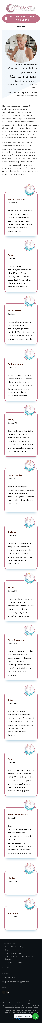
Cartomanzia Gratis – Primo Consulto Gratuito (19, 958)
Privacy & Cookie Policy (14, 947)
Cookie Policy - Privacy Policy (21, 1019)
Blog (6, 950)
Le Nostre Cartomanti (25, 64)
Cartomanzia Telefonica (14, 953)
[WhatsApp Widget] (35, 1016)
